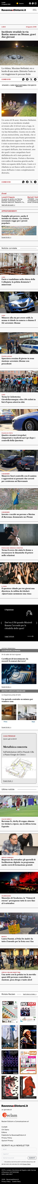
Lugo (3, 277)
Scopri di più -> (6, 237)
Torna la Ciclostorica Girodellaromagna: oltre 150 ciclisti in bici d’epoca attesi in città (19, 399)
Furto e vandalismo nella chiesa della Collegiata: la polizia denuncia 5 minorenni (18, 282)
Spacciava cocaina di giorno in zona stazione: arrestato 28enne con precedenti (18, 361)
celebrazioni (6, 896)
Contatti (4, 1127)
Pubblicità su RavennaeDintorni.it (14, 1135)
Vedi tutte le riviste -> (29, 994)
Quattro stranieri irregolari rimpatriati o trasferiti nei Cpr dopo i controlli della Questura (18, 438)
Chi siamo (5, 1130)
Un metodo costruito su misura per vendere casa (17, 700)
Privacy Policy (7, 1138)
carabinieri (6, 474)
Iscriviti (32, 1158)
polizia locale (7, 356)
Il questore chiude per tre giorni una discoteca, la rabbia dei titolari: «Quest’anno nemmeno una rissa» (18, 591)
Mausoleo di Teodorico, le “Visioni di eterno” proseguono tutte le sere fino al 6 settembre (18, 900)
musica (4, 936)
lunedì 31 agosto (8, 197)
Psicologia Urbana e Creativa (12, 548)
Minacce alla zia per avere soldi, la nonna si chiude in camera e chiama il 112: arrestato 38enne (19, 320)
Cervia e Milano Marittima (11, 972)
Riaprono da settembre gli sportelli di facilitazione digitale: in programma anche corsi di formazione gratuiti (18, 862)
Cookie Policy (16, 1181)
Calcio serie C (6, 819)
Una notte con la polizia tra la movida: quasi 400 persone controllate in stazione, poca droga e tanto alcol (19, 977)
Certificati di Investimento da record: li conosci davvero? (15, 660)
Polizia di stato (7, 433)
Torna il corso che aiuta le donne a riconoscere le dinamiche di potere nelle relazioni (17, 552)
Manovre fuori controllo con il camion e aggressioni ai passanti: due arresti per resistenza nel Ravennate (19, 478)
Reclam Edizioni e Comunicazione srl (15, 1121)
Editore (4, 1132)
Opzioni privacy (7, 1141)
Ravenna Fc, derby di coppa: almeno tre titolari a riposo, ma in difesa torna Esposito (19, 824)
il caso (4, 586)
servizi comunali (8, 857)
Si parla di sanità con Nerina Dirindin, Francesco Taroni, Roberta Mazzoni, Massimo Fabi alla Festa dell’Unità (13, 200)
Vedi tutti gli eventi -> (8, 205)
